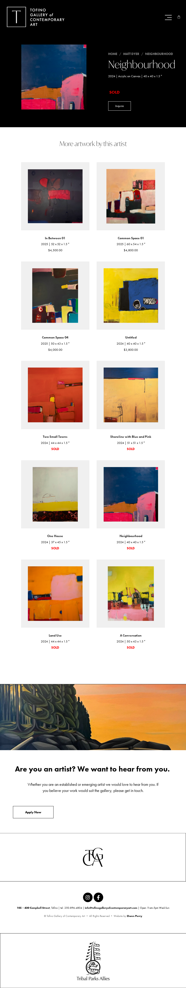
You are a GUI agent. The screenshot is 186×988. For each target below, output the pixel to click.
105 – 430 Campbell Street (33, 908)
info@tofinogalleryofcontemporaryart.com (111, 908)
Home (112, 54)
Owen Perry (134, 916)
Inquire (119, 106)
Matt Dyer (131, 54)
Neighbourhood (159, 54)
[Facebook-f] (98, 897)
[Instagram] (88, 897)
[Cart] (179, 16)
